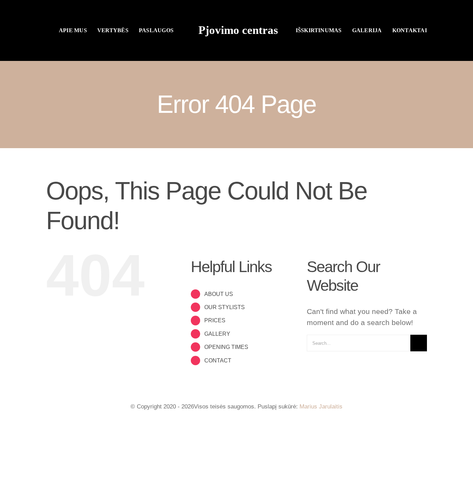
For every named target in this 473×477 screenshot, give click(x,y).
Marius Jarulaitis (321, 406)
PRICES (214, 320)
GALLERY (217, 334)
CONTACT (217, 360)
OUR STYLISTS (224, 307)
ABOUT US (218, 294)
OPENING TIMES (226, 347)
